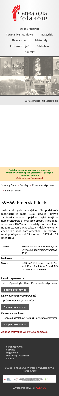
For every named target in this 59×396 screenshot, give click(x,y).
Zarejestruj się (32, 100)
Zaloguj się (52, 100)
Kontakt (30, 51)
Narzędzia (47, 34)
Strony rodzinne (29, 28)
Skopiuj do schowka (15, 289)
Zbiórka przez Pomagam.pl (29, 178)
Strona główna (8, 185)
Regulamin (12, 352)
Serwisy (24, 185)
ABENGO (41, 387)
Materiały (41, 40)
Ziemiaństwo (19, 40)
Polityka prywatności (18, 355)
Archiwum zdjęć (19, 46)
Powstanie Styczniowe (19, 34)
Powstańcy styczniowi (43, 185)
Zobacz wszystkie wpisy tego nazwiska (24, 332)
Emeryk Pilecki (13, 190)
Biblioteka (43, 46)
